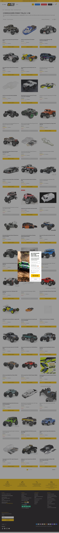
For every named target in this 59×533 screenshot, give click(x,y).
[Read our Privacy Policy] (39, 272)
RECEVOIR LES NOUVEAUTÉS (35, 275)
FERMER (35, 279)
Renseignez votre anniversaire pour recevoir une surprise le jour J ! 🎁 (35, 265)
